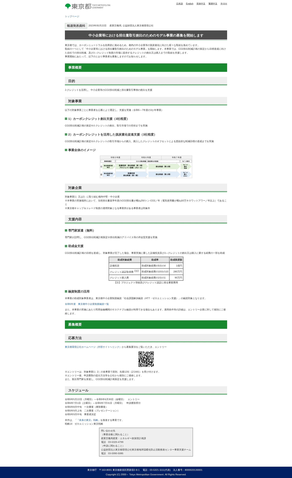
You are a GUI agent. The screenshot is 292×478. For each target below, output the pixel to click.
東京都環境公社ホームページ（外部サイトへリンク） (93, 347)
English (189, 3)
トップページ (72, 16)
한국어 (224, 3)
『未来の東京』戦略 (87, 420)
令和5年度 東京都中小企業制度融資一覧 (87, 304)
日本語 (179, 3)
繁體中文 (213, 3)
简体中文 (201, 3)
